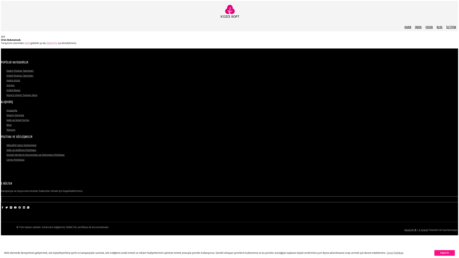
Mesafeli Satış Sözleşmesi (21, 145)
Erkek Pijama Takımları (19, 75)
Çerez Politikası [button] (395, 252)
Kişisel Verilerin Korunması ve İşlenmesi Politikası (35, 154)
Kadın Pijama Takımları (20, 70)
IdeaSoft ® (410, 230)
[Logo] (229, 12)
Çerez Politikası (15, 159)
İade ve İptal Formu (17, 120)
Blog (9, 124)
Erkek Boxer (13, 90)
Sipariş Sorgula (15, 115)
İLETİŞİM (451, 27)
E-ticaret (423, 230)
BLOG (440, 27)
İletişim (10, 129)
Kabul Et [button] (444, 252)
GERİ (27, 43)
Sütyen (10, 85)
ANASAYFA (51, 43)
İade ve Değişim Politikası (21, 150)
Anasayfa (11, 110)
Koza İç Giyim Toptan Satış (21, 95)
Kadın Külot (13, 80)
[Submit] (453, 199)
